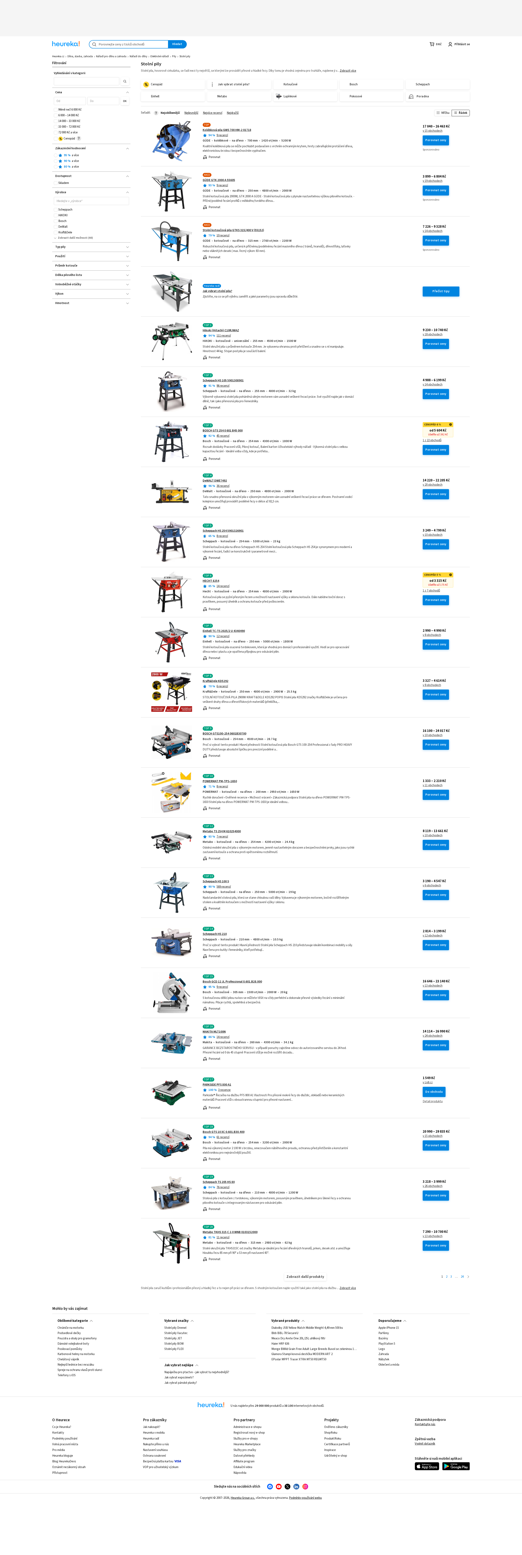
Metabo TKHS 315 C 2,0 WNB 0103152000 (230, 1232)
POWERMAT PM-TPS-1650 (220, 781)
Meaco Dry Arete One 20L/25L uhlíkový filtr (298, 1338)
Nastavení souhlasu (155, 1450)
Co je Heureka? (61, 1427)
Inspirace (330, 1450)
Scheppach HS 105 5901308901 (223, 380)
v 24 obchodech (432, 1036)
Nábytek (383, 1360)
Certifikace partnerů (337, 1444)
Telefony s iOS (67, 1375)
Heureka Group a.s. (242, 1498)
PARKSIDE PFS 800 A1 (217, 1085)
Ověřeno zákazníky (336, 1427)
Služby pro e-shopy (245, 1438)
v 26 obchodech (432, 1186)
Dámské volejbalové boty (73, 1344)
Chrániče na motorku (71, 1328)
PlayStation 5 (386, 1344)
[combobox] (128, 44)
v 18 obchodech (432, 335)
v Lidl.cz (428, 1083)
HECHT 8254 (211, 581)
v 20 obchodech (432, 485)
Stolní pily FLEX (174, 1349)
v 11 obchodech (432, 785)
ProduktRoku (332, 1438)
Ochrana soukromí (154, 1456)
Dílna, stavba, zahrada (80, 56)
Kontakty (58, 1433)
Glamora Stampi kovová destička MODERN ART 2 (302, 1354)
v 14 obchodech (432, 231)
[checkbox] (56, 110)
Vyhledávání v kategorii (69, 73)
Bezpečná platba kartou (158, 1461)
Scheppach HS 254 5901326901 (223, 531)
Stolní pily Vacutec (176, 1333)
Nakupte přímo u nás (156, 1444)
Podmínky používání (64, 1438)
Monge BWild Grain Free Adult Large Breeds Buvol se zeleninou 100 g (314, 1349)
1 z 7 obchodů (431, 591)
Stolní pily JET (173, 1338)
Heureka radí (151, 1438)
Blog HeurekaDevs (64, 1461)
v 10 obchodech (432, 535)
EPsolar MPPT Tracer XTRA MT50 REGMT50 (298, 1360)
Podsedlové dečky (69, 1333)
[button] (86, 81)
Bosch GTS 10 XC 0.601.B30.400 (223, 1132)
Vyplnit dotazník (425, 1444)
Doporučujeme (389, 1320)
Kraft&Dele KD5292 (215, 681)
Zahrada (383, 1354)
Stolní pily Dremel (175, 1328)
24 (462, 1277)
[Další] (468, 1277)
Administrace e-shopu (247, 1427)
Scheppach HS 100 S (216, 881)
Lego (381, 1349)
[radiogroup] (91, 161)
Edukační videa (242, 1467)
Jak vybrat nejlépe (178, 1365)
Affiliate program (243, 1461)
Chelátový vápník (68, 1360)
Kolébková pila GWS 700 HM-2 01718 (227, 130)
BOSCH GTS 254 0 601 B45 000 (223, 430)
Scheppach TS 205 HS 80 (219, 1182)
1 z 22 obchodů (432, 440)
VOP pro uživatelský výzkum (160, 1467)
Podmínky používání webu (305, 1498)
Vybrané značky (176, 1320)
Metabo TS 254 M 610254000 (222, 831)
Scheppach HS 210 (215, 934)
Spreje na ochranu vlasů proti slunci (80, 1370)
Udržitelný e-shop (335, 1456)
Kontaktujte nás (425, 1424)
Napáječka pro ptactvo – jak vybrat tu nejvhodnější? (196, 1372)
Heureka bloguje (62, 1456)
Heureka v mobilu (154, 1433)
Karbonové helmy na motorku (76, 1354)
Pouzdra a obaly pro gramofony (77, 1338)
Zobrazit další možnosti (72, 238)
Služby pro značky (244, 1450)
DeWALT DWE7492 (215, 481)
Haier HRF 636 (280, 1344)
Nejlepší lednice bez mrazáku (76, 1365)
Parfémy (383, 1333)
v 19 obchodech (432, 181)
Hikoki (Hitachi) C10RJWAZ (221, 330)
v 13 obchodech (432, 986)
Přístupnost (59, 1473)
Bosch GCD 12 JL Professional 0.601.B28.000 (232, 982)
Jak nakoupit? (151, 1427)
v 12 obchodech (432, 936)
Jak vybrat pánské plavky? (180, 1383)
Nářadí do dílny (138, 56)
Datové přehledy (244, 1456)
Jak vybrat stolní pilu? (217, 291)
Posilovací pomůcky (70, 1349)
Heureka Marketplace (247, 1444)
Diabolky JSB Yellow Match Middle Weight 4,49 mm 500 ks (307, 1328)
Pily (174, 56)
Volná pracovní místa (65, 1444)
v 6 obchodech (432, 886)
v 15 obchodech (432, 131)
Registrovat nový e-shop (249, 1433)
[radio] (56, 155)
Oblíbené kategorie (73, 1320)
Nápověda (239, 1473)
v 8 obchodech (432, 635)
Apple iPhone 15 (388, 1328)
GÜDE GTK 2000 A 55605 (219, 180)
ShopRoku (330, 1433)
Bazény (383, 1338)
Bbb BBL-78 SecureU (284, 1333)
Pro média (58, 1450)
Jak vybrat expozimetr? (179, 1378)
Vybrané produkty (285, 1320)
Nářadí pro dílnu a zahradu (111, 56)
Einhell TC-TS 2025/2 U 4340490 (224, 631)
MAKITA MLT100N (214, 1032)
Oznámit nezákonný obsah (69, 1467)
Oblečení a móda (388, 1365)
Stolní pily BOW (174, 1344)
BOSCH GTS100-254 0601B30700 (224, 733)
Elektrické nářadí (159, 56)
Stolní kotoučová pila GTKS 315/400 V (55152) (233, 230)
